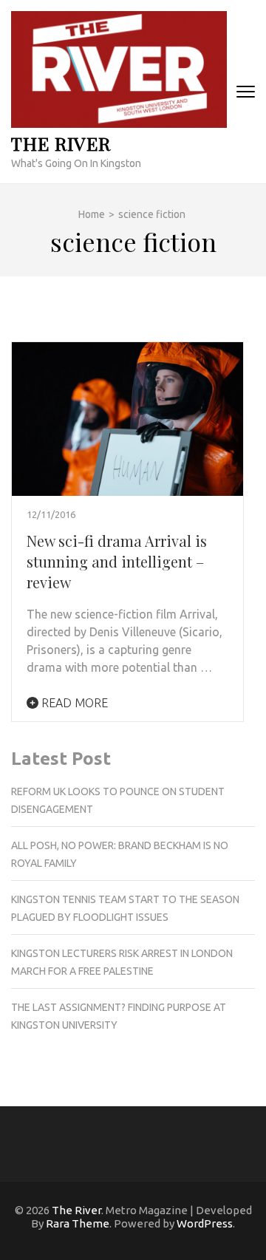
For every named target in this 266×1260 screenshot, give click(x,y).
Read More (73, 702)
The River (61, 143)
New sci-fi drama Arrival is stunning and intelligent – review (117, 561)
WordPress (205, 1223)
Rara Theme (77, 1223)
